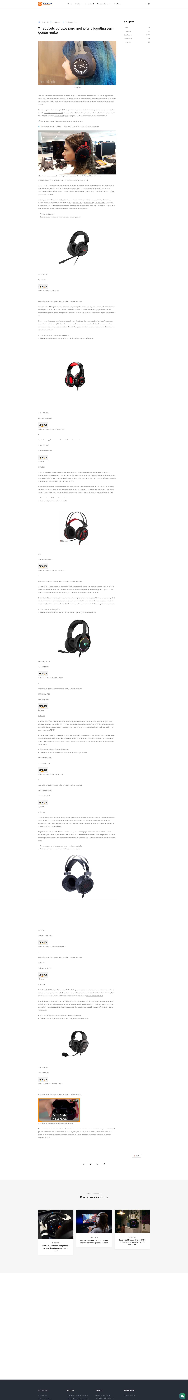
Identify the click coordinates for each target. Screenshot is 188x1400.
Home (70, 4)
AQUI (77, 126)
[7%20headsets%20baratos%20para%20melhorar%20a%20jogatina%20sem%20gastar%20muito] (83, 1164)
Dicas (126, 28)
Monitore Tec (72, 22)
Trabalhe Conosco (104, 4)
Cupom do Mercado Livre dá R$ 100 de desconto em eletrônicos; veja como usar (132, 1242)
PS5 (74, 203)
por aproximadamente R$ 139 (53, 113)
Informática (128, 38)
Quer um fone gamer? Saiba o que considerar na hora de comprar (61, 121)
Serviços (78, 4)
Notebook (127, 42)
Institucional (89, 4)
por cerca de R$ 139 (54, 826)
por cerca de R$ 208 (61, 116)
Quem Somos (42, 1395)
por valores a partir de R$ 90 (102, 99)
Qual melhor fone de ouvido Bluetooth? (50, 180)
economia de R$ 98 (68, 481)
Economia (127, 31)
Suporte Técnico (129, 1395)
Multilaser (59, 99)
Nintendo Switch (100, 203)
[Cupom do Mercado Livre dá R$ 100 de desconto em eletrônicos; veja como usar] (132, 1221)
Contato (117, 4)
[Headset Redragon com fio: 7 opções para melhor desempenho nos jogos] (94, 1221)
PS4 (70, 203)
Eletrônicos (56, 22)
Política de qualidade (44, 1399)
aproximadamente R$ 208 (94, 996)
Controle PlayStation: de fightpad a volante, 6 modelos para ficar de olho (56, 1248)
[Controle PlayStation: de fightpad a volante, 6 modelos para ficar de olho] (55, 1224)
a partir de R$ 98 (93, 592)
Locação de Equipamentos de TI (77, 1395)
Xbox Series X (88, 203)
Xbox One (79, 203)
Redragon (70, 99)
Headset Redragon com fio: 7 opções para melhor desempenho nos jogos (94, 1241)
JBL (80, 99)
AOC (64, 99)
